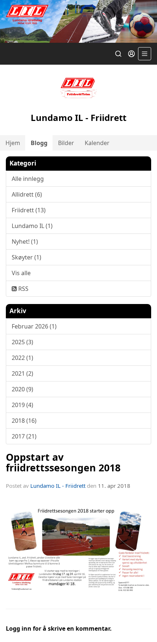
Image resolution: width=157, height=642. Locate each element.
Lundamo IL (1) (32, 226)
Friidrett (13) (29, 210)
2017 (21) (24, 436)
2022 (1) (22, 358)
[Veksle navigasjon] (144, 53)
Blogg (39, 143)
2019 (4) (22, 405)
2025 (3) (22, 342)
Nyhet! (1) (25, 242)
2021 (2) (22, 373)
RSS (22, 289)
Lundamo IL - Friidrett (57, 485)
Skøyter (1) (26, 257)
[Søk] (118, 53)
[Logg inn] (131, 53)
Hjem (12, 143)
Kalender (97, 143)
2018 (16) (24, 421)
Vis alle (21, 273)
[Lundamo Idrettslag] (78, 21)
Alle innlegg (28, 179)
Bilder (66, 143)
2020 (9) (22, 389)
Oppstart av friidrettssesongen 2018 (63, 462)
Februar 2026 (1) (34, 326)
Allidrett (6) (27, 194)
